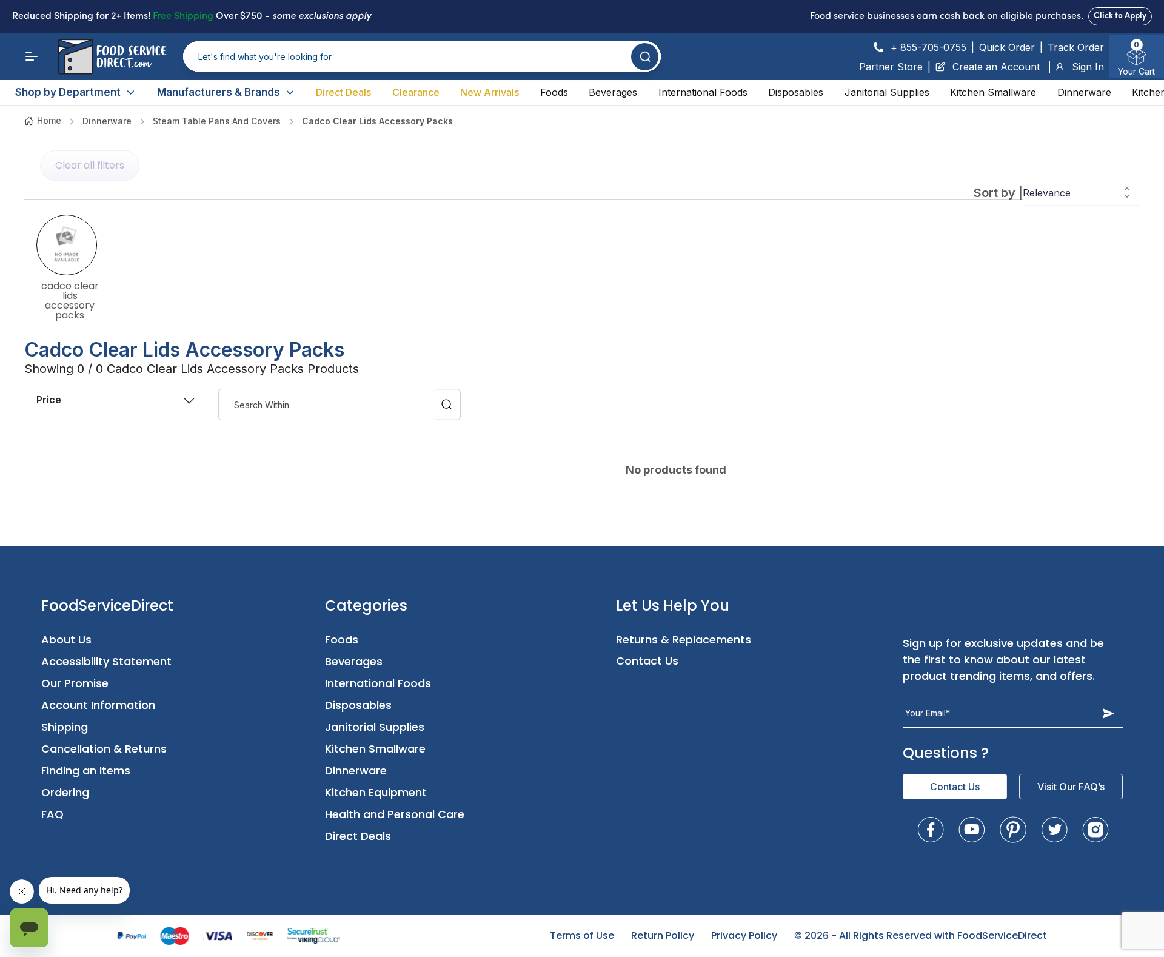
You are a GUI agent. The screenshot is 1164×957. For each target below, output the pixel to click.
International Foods (703, 92)
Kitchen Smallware (993, 92)
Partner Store (891, 67)
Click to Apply (1120, 16)
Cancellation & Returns (104, 748)
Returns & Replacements (683, 639)
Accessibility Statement (106, 661)
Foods (554, 92)
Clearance (416, 92)
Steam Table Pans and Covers (217, 121)
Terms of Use (582, 935)
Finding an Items (85, 770)
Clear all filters (89, 165)
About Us (66, 639)
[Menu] (31, 56)
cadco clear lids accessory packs (377, 121)
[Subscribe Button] (1108, 713)
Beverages (613, 92)
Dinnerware (1084, 92)
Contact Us (647, 660)
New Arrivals (489, 92)
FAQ (52, 814)
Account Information (98, 705)
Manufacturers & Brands (218, 92)
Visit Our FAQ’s (1071, 787)
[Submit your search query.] (644, 56)
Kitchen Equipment (376, 792)
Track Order (1076, 47)
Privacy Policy (744, 935)
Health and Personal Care (394, 814)
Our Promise (75, 683)
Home (49, 120)
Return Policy (662, 935)
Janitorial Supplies (887, 92)
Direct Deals (343, 92)
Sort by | (998, 193)
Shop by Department (68, 92)
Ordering (65, 792)
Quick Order (1007, 47)
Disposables (795, 92)
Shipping (64, 726)
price (48, 400)
